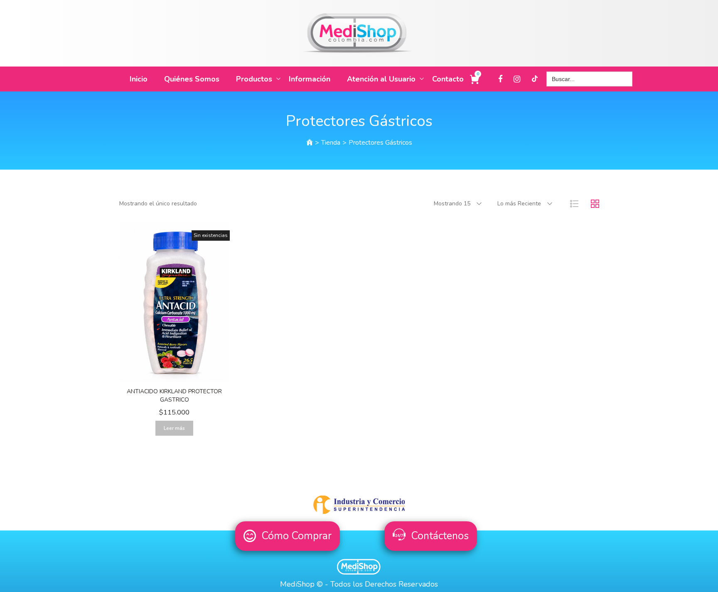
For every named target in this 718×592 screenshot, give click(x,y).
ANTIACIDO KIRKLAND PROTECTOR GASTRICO (174, 395)
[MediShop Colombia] (309, 142)
